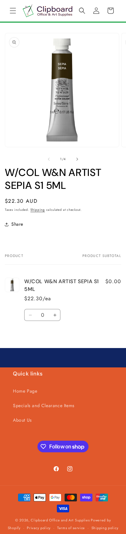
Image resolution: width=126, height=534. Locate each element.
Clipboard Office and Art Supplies (60, 520)
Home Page (25, 391)
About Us (22, 420)
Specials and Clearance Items (44, 405)
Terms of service (71, 527)
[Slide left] (49, 159)
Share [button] (17, 224)
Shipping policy (105, 527)
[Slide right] (77, 159)
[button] (13, 11)
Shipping (37, 209)
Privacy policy (39, 527)
